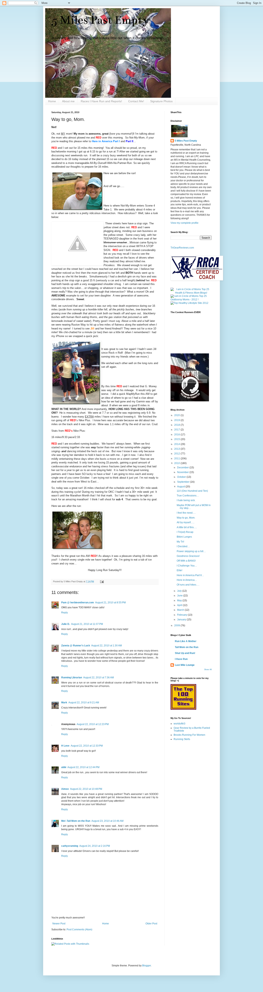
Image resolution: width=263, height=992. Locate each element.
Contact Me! (136, 101)
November (183, 472)
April (180, 605)
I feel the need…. (186, 512)
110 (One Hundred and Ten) (192, 490)
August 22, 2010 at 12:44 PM (83, 767)
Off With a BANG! (186, 560)
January (182, 619)
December (183, 467)
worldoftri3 (179, 723)
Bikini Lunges (184, 536)
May (179, 600)
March (181, 609)
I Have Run (181, 659)
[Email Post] (101, 581)
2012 (177, 453)
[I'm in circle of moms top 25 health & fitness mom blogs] (191, 292)
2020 (177, 415)
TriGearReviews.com (182, 247)
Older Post (151, 923)
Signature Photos (161, 101)
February (182, 614)
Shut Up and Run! (185, 653)
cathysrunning (69, 845)
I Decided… (183, 546)
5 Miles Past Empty (100, 20)
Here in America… (187, 580)
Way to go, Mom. (186, 517)
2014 (177, 444)
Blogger (146, 965)
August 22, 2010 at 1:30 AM (106, 645)
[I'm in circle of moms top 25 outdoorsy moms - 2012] (191, 299)
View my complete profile (184, 222)
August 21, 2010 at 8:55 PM (110, 602)
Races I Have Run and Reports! (101, 101)
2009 (177, 625)
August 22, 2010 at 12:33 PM (87, 745)
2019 (177, 420)
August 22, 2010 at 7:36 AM (98, 677)
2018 (177, 424)
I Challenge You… (187, 565)
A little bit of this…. (187, 527)
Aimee (65, 789)
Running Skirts (182, 739)
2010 (177, 463)
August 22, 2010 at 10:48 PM (86, 789)
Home (52, 101)
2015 (177, 439)
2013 (177, 448)
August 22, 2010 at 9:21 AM (83, 702)
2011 (177, 458)
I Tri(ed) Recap (185, 532)
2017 (177, 429)
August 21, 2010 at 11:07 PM (87, 624)
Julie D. (65, 624)
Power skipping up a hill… (191, 551)
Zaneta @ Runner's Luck (75, 645)
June (180, 595)
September (183, 481)
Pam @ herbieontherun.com (77, 602)
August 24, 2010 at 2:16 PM (94, 845)
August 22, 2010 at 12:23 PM (93, 724)
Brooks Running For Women (189, 734)
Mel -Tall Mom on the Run (75, 820)
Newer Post (58, 923)
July (179, 590)
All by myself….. (185, 522)
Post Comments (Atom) (79, 929)
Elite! (179, 570)
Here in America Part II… (190, 575)
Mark (64, 702)
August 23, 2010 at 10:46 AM (107, 820)
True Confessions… (188, 495)
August (181, 486)
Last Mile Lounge (185, 665)
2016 (177, 434)
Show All (208, 670)
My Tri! (180, 541)
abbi (63, 767)
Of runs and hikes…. (188, 584)
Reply (64, 612)
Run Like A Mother (185, 641)
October (182, 477)
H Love (65, 745)
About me (68, 101)
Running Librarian (71, 677)
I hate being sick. (186, 500)
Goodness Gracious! (188, 556)
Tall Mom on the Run (186, 647)
